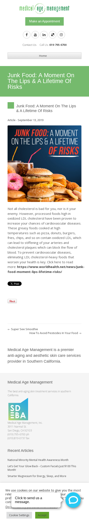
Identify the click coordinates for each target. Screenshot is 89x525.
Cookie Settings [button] (19, 515)
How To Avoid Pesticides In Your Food (55, 333)
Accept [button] (42, 515)
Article (12, 120)
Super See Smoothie (23, 329)
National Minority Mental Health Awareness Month (38, 460)
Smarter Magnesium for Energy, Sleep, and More (37, 476)
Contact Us (29, 45)
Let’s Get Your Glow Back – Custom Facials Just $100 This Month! (42, 468)
